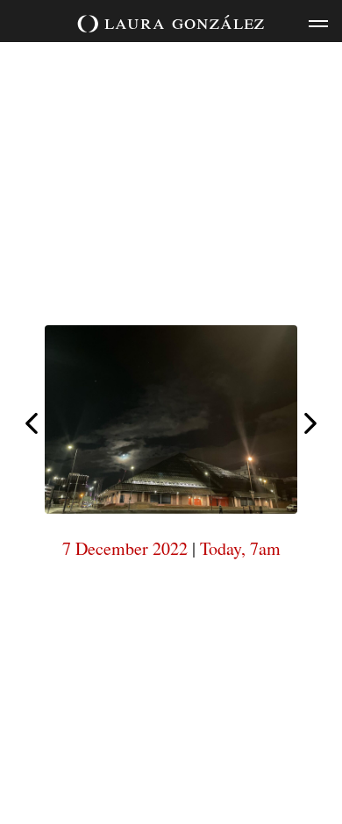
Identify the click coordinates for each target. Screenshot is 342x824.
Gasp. (310, 424)
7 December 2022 (125, 548)
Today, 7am (240, 548)
